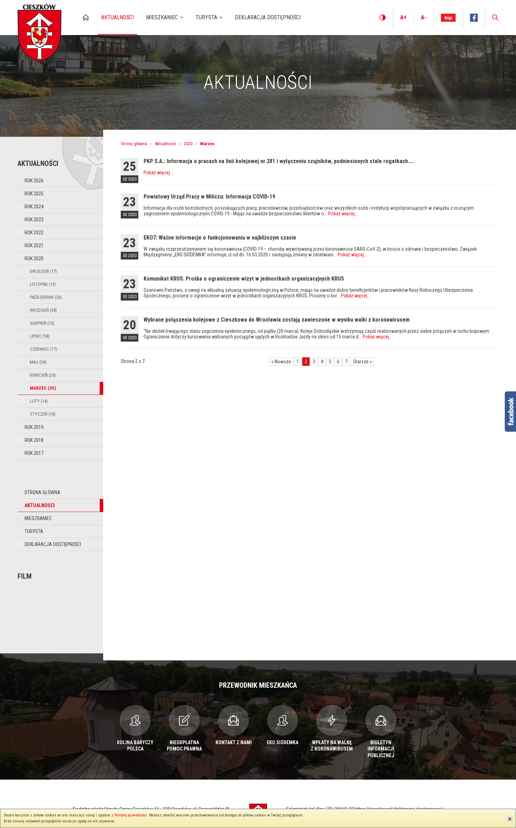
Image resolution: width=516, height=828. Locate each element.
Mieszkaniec (38, 518)
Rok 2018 (34, 440)
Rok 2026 (34, 180)
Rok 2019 (34, 427)
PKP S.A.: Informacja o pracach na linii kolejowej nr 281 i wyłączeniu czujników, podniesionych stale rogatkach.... (279, 161)
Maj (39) (38, 362)
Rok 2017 (34, 453)
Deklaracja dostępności (53, 544)
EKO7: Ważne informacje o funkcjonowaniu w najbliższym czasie (220, 237)
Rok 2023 (34, 219)
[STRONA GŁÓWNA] (85, 17)
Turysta (34, 531)
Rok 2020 (34, 258)
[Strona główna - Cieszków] (39, 31)
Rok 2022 (34, 232)
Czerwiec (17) (43, 349)
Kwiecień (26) (43, 375)
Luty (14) (39, 401)
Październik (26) (46, 297)
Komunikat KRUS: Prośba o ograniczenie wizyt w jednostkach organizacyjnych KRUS (244, 278)
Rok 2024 (34, 206)
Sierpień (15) (42, 323)
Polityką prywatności (130, 815)
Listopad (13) (43, 284)
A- (423, 17)
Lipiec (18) (39, 336)
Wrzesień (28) (43, 310)
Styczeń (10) (42, 414)
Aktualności (40, 505)
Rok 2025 (34, 193)
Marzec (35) (43, 388)
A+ (403, 17)
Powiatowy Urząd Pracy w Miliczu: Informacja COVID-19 (209, 196)
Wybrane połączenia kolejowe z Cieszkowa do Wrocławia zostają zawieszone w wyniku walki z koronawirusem (277, 319)
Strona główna (42, 492)
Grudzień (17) (43, 271)
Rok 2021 (34, 245)
